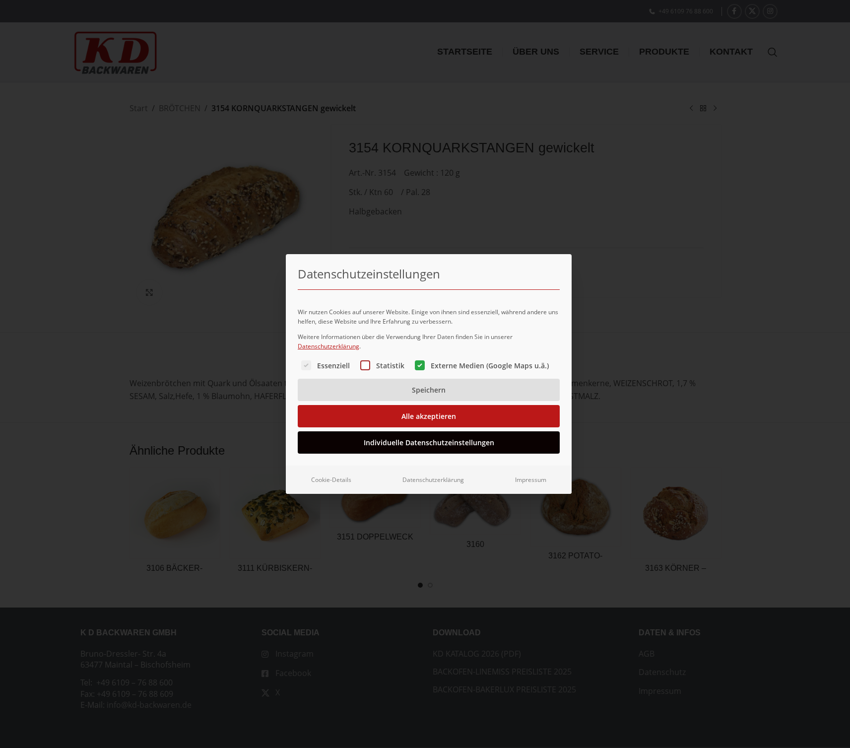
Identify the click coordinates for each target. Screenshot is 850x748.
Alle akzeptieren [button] (428, 416)
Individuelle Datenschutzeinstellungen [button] (429, 442)
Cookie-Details (331, 480)
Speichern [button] (429, 390)
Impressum (530, 480)
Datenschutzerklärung (328, 346)
